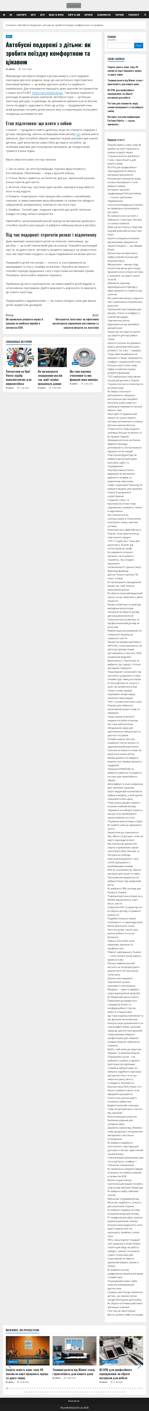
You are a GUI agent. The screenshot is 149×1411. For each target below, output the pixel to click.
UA (4, 14)
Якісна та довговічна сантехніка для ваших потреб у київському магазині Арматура (125, 1184)
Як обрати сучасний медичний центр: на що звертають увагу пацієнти (125, 597)
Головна (11, 25)
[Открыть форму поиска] (145, 15)
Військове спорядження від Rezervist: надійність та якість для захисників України (124, 1202)
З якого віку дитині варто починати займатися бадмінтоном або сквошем (123, 1101)
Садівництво (104, 14)
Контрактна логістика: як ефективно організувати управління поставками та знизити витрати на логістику (76, 321)
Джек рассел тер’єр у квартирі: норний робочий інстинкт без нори (125, 230)
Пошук (112, 37)
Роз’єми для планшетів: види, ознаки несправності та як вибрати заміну (125, 107)
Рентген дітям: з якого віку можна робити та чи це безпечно (123, 933)
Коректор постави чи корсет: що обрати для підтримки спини (124, 335)
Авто (33, 14)
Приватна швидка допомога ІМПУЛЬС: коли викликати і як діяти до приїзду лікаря (125, 645)
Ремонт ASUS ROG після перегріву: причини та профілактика (121, 944)
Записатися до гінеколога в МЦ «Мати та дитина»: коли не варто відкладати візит (125, 836)
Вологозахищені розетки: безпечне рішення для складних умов (122, 1120)
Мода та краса (56, 14)
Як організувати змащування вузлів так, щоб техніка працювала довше (50, 377)
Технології (133, 14)
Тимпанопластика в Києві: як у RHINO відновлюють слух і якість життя (125, 900)
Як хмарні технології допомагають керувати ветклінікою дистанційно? (123, 395)
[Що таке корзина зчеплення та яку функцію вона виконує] (84, 357)
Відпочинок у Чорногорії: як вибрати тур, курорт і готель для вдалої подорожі (124, 664)
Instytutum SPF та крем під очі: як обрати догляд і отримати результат (125, 911)
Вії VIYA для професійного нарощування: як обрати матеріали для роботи (121, 93)
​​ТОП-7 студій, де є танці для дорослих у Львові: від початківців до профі (123, 544)
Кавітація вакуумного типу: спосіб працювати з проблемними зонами (123, 862)
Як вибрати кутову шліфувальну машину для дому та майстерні (125, 1273)
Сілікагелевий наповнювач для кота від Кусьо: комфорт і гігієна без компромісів (125, 1161)
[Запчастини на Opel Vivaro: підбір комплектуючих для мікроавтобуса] (20, 357)
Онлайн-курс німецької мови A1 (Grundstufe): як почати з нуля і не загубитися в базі (124, 683)
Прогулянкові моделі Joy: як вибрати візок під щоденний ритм (124, 881)
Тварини (119, 14)
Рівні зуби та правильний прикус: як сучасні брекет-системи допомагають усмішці (125, 417)
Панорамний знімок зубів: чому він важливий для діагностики (122, 1284)
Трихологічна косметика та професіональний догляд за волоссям (123, 623)
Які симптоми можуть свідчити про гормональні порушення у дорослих (125, 302)
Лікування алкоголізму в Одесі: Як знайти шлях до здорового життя (125, 825)
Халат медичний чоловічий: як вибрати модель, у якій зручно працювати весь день (125, 795)
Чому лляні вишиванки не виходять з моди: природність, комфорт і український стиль (125, 357)
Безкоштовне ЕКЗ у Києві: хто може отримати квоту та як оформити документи (124, 1090)
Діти (42, 14)
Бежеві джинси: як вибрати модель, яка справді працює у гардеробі (125, 761)
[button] (9, 1365)
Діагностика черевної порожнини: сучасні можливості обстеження (121, 982)
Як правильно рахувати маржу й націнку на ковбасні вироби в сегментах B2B (24, 321)
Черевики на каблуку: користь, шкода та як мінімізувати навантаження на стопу (125, 814)
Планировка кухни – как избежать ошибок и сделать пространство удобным (124, 1060)
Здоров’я (21, 14)
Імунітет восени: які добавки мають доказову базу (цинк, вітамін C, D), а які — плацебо (124, 346)
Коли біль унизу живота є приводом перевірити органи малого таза (125, 406)
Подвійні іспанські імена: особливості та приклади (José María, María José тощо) (125, 922)
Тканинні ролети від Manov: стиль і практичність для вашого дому (125, 82)
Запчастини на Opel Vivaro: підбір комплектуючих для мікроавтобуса (18, 377)
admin (11, 69)
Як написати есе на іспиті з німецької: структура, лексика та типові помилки (125, 219)
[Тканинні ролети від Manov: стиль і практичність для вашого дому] (74, 1350)
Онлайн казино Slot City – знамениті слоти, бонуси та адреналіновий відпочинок (123, 743)
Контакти (73, 1401)
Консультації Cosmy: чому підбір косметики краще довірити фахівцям (122, 369)
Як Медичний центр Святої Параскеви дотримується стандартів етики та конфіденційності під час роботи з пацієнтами (123, 1004)
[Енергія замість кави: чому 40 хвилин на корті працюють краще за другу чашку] (28, 1350)
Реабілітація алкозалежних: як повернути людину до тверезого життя (125, 634)
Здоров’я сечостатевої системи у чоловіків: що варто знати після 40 (125, 275)
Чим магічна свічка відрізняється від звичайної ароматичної (123, 324)
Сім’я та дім (74, 14)
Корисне (88, 14)
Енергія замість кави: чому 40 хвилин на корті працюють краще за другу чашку (124, 70)
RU (11, 14)
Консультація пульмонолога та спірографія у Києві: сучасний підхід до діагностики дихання (125, 1027)
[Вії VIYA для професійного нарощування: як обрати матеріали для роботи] (121, 1350)
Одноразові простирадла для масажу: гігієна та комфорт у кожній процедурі (124, 313)
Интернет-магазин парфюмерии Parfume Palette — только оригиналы (124, 120)
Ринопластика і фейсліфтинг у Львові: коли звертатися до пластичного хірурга (124, 533)
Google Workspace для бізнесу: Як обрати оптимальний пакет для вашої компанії (125, 1303)
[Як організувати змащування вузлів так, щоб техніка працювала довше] (52, 357)
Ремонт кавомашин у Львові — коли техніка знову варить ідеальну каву (124, 955)
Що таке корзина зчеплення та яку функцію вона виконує (84, 375)
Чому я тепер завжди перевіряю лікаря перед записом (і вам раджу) (121, 694)
